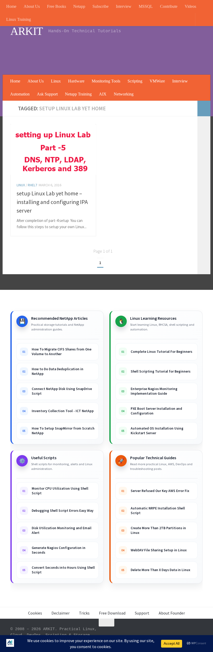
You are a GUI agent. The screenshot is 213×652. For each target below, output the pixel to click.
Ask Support (47, 94)
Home (11, 6)
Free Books (56, 6)
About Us (32, 6)
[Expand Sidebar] (203, 108)
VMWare (157, 81)
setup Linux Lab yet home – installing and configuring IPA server (52, 202)
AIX (102, 94)
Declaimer (60, 613)
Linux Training (18, 19)
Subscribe (100, 6)
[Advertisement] (108, 53)
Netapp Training (78, 94)
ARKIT (26, 31)
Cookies (35, 613)
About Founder (172, 613)
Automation (20, 94)
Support (142, 613)
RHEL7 (32, 185)
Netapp (79, 6)
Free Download (112, 613)
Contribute (168, 6)
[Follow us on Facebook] (180, 632)
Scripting (135, 81)
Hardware (76, 81)
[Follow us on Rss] (161, 632)
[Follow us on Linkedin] (171, 632)
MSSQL (146, 6)
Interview (123, 6)
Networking (124, 94)
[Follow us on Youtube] (152, 632)
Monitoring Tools (106, 81)
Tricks (84, 613)
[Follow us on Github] (189, 632)
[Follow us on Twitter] (199, 632)
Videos (190, 6)
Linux (56, 81)
